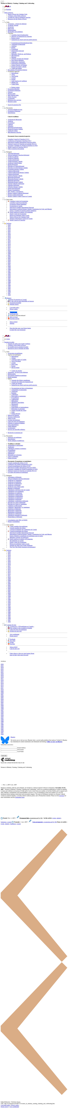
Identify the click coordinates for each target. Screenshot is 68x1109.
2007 (9, 255)
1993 (9, 277)
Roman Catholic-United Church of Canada (20, 196)
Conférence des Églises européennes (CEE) (20, 464)
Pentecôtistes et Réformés (15, 517)
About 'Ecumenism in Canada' (18, 299)
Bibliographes (12, 374)
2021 (9, 233)
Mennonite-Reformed (14, 177)
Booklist (8, 9)
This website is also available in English (21, 628)
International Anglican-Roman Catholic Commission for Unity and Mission (31, 209)
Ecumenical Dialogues (14, 90)
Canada (13, 78)
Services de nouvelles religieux (16, 429)
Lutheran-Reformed (13, 174)
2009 (9, 252)
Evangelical (14, 49)
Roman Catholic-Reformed (15, 195)
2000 (9, 266)
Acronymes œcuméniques (15, 353)
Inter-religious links (13, 95)
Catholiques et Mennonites (15, 494)
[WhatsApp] (2, 782)
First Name (20, 749)
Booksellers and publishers (15, 31)
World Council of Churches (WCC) (18, 147)
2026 (9, 225)
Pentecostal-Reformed (14, 188)
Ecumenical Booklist (13, 89)
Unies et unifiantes (13, 456)
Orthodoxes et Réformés (14, 513)
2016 (9, 241)
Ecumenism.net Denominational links (21, 43)
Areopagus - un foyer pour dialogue (18, 372)
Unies (13, 412)
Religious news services (14, 100)
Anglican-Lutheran (13, 156)
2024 (9, 228)
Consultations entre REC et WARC (18, 520)
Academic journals (13, 25)
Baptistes (13, 393)
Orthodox (10, 126)
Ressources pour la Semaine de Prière (18, 348)
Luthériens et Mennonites (15, 505)
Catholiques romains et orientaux (17, 448)
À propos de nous (11, 625)
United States (15, 84)
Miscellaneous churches (14, 132)
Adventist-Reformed (13, 153)
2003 (9, 261)
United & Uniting (13, 130)
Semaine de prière (9, 342)
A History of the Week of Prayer (17, 16)
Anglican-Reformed (13, 160)
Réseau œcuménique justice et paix (19, 215)
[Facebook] (2, 773)
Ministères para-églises (17, 402)
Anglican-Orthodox (13, 158)
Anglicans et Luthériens (14, 482)
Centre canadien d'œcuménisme (18, 526)
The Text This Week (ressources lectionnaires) (23, 547)
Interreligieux (11, 439)
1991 (9, 279)
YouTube (12, 644)
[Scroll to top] (1, 2)
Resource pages (12, 101)
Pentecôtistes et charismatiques (19, 407)
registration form (19, 797)
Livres (8, 339)
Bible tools (11, 28)
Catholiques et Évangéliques (16, 491)
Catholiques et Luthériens (15, 493)
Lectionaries (11, 98)
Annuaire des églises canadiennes (20, 380)
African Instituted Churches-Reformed (18, 155)
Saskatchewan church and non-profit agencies (24, 39)
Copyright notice (5, 1105)
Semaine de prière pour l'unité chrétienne (21, 545)
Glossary (10, 92)
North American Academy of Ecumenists (21, 212)
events (54, 818)
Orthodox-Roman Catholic (15, 187)
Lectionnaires (11, 428)
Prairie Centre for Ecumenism (18, 214)
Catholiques (14, 394)
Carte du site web (14, 648)
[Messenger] (2, 776)
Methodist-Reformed (13, 180)
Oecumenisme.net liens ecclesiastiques (22, 388)
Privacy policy (14, 309)
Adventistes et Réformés (14, 477)
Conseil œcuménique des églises (19, 531)
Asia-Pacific (14, 76)
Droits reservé (14, 636)
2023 (9, 229)
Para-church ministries (17, 60)
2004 (9, 260)
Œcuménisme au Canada (17, 540)
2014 (9, 244)
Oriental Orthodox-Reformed (16, 183)
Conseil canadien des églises (18, 528)
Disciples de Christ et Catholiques (17, 504)
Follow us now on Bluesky (54, 741)
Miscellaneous (15, 55)
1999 (9, 268)
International (14, 73)
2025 (9, 226)
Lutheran (13, 52)
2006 (9, 256)
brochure (61, 795)
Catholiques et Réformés (15, 499)
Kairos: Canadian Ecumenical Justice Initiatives (23, 210)
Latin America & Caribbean (19, 81)
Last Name (20, 751)
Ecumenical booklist (15, 303)
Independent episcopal (17, 51)
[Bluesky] (2, 771)
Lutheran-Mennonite (13, 171)
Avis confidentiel (14, 634)
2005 (9, 258)
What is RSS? (14, 322)
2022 (9, 231)
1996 (9, 272)
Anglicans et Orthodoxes (15, 483)
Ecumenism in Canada (16, 206)
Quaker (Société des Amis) (18, 410)
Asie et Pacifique (16, 361)
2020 (9, 234)
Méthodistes (14, 401)
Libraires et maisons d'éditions (16, 423)
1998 (9, 269)
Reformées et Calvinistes (15, 455)
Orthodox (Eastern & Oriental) (19, 58)
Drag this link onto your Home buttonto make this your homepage (20, 329)
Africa (13, 74)
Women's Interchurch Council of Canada (21, 218)
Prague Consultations (14, 190)
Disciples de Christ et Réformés (16, 502)
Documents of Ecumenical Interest (17, 70)
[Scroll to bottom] (3, 2)
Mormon (13, 57)
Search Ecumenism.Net (14, 105)
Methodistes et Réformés (15, 512)
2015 (9, 242)
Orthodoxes (14, 405)
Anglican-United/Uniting (15, 163)
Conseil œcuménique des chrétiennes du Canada (23, 529)
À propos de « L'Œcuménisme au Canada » (22, 626)
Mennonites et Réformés (14, 510)
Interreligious (11, 112)
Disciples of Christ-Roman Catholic (18, 168)
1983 (9, 288)
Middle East (14, 82)
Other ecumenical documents (16, 148)
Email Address (21, 748)
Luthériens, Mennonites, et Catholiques (19, 507)
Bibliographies (12, 30)
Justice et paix (12, 418)
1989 (9, 280)
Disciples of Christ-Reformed (16, 166)
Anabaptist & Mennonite (18, 44)
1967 (9, 293)
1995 (9, 274)
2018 (9, 237)
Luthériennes (15, 399)
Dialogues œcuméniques (15, 437)
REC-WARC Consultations (15, 191)
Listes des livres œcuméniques (16, 421)
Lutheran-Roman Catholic (15, 175)
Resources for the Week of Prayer (17, 19)
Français (8, 6)
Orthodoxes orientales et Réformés (17, 515)
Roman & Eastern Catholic (18, 66)
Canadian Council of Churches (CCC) (18, 139)
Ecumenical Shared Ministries (18, 204)
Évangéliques (15, 397)
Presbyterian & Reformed (18, 63)
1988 (9, 282)
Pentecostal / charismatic (18, 62)
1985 (9, 287)
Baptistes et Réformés (14, 488)
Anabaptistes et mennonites (19, 390)
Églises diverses (15, 413)
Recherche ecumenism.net (15, 432)
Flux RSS (12, 641)
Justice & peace (12, 97)
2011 (9, 249)
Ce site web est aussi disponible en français (22, 301)
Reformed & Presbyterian (15, 127)
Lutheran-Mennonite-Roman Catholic (18, 172)
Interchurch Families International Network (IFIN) (22, 142)
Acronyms (11, 27)
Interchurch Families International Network (22, 207)
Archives (8, 223)
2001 (9, 264)
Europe (13, 79)
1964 (9, 295)
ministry (59, 818)
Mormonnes (14, 404)
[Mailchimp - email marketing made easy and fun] (8, 761)
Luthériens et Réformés (14, 509)
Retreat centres (15, 38)
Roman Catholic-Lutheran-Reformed (18, 193)
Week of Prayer (8, 12)
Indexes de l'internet (13, 415)
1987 (9, 283)
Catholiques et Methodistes (15, 496)
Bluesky (13, 737)
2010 (9, 250)
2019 (9, 236)
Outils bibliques (12, 426)
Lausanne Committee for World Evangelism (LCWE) (23, 145)
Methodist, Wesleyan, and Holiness (21, 54)
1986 (9, 285)
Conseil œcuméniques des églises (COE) (19, 466)
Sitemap (12, 323)
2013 (9, 245)
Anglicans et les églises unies (16, 486)
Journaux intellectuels (14, 417)
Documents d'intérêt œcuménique (17, 375)
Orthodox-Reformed (13, 185)
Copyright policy (14, 307)
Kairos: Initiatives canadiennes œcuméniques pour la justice (26, 536)
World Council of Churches (17, 220)
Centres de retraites (16, 370)
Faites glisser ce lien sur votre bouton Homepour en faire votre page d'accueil (22, 654)
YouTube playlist (14, 318)
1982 (9, 290)
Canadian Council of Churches (18, 202)
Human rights (11, 93)
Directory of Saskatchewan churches (21, 36)
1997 (9, 271)
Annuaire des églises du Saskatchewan (22, 382)
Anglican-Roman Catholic (15, 161)
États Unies (14, 364)
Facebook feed (14, 314)
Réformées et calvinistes (18, 409)
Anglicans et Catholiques (15, 480)
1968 (9, 291)
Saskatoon (3, 822)
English (8, 336)
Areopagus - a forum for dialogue (17, 24)
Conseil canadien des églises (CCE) (18, 463)
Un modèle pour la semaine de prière (18, 347)
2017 (9, 239)
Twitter (12, 642)
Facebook (12, 639)
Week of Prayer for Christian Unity (17, 14)
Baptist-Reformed (13, 164)
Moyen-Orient (15, 367)
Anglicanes (14, 391)
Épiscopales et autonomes (18, 396)
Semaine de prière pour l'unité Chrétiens (19, 343)
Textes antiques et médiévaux (16, 440)
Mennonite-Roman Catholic (15, 179)
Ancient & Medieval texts (15, 109)
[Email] (2, 779)
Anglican (13, 46)
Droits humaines (12, 377)
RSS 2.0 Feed (14, 317)
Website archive (14, 304)
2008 (9, 253)
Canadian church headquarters (19, 35)
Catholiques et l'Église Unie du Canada (19, 490)
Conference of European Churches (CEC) (19, 141)
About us (8, 298)
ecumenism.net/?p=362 (31, 818)
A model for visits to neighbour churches (19, 17)
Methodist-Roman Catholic (15, 182)
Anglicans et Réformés (14, 485)
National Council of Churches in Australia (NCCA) (22, 144)
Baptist (13, 47)
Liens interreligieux (13, 424)
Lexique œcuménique (14, 420)
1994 (9, 276)
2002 (9, 263)
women (9, 822)
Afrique (13, 358)
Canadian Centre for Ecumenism (19, 201)
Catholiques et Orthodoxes (15, 498)
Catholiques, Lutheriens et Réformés (18, 501)
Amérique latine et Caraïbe (18, 359)
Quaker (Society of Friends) (19, 65)
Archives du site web (16, 631)
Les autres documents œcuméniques (18, 472)
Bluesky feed (13, 312)
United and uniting (16, 68)
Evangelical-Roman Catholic (16, 169)
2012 (9, 247)
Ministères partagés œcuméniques (19, 537)
